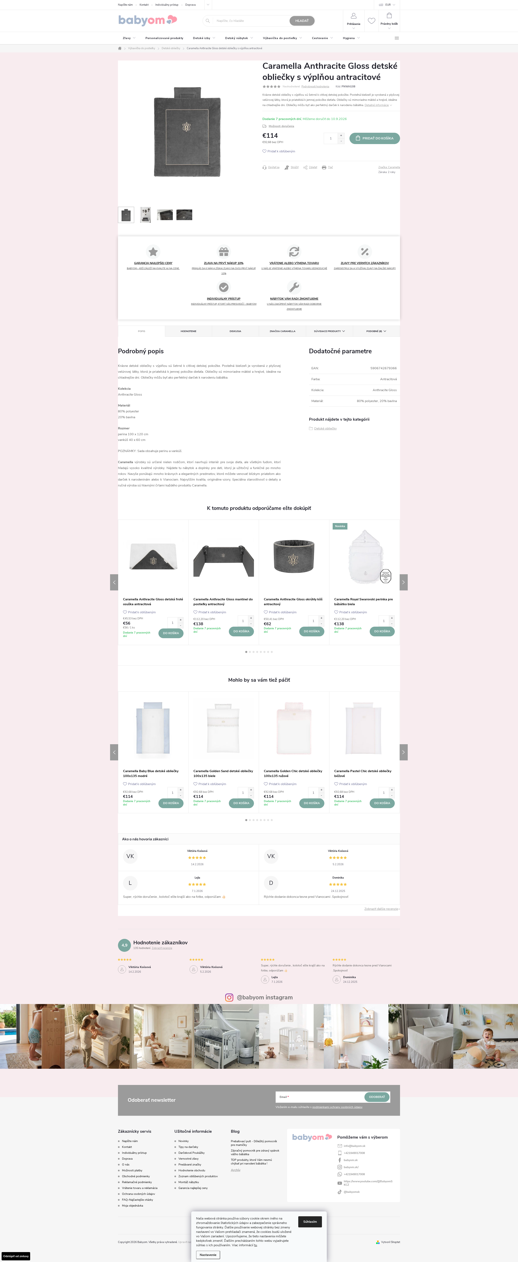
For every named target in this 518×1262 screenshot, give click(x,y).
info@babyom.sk (354, 1146)
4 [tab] (257, 652)
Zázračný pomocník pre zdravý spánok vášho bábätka (255, 1152)
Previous (114, 582)
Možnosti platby (132, 1170)
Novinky (183, 1141)
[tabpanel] (153, 582)
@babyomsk (352, 1192)
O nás (126, 1164)
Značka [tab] (282, 331)
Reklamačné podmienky (137, 1182)
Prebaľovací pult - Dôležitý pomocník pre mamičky (254, 1143)
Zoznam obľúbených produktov (198, 1176)
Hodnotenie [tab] (188, 331)
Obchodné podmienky (136, 1176)
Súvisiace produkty (327, 331)
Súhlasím (310, 1222)
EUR (388, 5)
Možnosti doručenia (281, 126)
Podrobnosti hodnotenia (315, 86)
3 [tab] (254, 652)
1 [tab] (246, 652)
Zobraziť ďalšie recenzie (381, 909)
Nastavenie (208, 1255)
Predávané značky (189, 1164)
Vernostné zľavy (188, 1158)
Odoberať (377, 1097)
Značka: (389, 167)
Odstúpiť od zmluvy (16, 1256)
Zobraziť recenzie (162, 948)
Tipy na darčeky (188, 1147)
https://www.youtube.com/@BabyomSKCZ (368, 1183)
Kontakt (144, 5)
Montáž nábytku (188, 1182)
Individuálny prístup (166, 5)
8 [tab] (272, 652)
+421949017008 (354, 1153)
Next (404, 582)
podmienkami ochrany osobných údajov (337, 1107)
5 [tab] (261, 652)
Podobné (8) (374, 331)
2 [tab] (250, 652)
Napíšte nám (125, 5)
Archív (235, 1170)
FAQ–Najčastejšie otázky (137, 1200)
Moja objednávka (132, 1206)
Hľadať (302, 21)
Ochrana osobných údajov (138, 1194)
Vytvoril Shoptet (390, 1242)
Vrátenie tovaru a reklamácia (139, 1188)
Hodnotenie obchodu (191, 1170)
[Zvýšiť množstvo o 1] (341, 135)
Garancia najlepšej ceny (193, 1188)
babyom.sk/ (351, 1167)
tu (255, 1245)
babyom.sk (351, 1160)
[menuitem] (129, 38)
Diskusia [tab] (235, 331)
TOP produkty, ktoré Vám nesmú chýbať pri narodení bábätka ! (251, 1161)
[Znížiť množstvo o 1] (341, 141)
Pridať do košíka (378, 138)
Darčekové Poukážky (191, 1153)
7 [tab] (268, 652)
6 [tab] (264, 652)
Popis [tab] (141, 331)
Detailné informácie (377, 105)
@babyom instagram (265, 997)
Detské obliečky (325, 428)
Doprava (190, 5)
